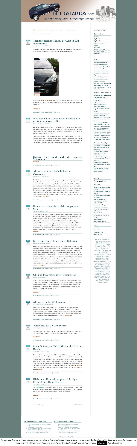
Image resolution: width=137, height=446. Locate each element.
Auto (96, 239)
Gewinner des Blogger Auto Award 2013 (38, 432)
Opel (105, 265)
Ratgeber (96, 266)
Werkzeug (106, 273)
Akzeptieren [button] (102, 443)
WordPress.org (98, 234)
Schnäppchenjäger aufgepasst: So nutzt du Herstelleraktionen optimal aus (102, 158)
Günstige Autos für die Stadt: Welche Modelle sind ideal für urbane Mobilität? (101, 170)
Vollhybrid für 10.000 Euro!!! (50, 325)
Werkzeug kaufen (98, 219)
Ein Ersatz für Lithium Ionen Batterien (55, 240)
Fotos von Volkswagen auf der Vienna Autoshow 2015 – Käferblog (101, 115)
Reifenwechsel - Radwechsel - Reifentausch (39, 431)
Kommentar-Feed (98, 232)
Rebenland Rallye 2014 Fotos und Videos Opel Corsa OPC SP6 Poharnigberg (102, 137)
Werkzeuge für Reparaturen (102, 277)
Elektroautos (40, 112)
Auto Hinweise (102, 239)
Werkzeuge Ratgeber (102, 279)
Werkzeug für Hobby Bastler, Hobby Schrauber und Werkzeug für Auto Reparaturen (102, 87)
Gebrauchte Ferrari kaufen (101, 207)
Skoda (109, 266)
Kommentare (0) (49, 112)
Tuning (108, 271)
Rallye (108, 265)
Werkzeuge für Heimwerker (102, 276)
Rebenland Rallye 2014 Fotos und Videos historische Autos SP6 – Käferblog (102, 133)
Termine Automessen (99, 81)
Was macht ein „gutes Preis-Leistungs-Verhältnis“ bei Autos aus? (102, 164)
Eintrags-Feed (97, 230)
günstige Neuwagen (103, 255)
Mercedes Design (98, 213)
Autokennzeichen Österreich (101, 69)
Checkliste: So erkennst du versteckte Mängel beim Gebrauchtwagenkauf (101, 153)
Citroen (98, 248)
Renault (106, 266)
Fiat (108, 248)
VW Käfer (96, 217)
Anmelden (96, 228)
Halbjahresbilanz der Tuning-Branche (67, 432)
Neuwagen (99, 265)
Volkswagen (99, 273)
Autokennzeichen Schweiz (100, 71)
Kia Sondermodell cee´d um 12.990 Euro (68, 431)
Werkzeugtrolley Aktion (100, 221)
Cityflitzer (103, 249)
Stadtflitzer (106, 268)
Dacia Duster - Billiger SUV (35, 427)
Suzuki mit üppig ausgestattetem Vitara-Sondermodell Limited (68, 425)
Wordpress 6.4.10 (64, 437)
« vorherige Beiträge (38, 405)
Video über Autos (98, 53)
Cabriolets (107, 247)
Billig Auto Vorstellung (99, 43)
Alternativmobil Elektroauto (49, 302)
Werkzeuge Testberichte (102, 280)
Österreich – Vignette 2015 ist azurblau (68, 427)
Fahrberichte (78, 365)
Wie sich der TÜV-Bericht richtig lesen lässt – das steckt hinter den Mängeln (102, 147)
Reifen (101, 266)
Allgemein (96, 36)
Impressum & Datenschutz (101, 79)
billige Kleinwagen (102, 246)
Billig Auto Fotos (98, 39)
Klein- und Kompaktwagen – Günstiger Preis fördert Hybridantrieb (55, 380)
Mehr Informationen (115, 443)
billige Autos (100, 243)
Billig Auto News (98, 41)
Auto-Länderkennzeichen (100, 62)
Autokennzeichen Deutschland (101, 66)
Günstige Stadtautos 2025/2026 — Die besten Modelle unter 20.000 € (102, 109)
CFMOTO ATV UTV (99, 189)
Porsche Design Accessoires (101, 215)
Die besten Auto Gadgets (100, 205)
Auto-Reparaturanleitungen (101, 64)
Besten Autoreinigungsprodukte (102, 187)
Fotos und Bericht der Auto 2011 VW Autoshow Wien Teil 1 (102, 119)
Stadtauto (98, 268)
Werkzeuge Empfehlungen (102, 274)
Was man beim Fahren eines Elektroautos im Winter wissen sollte (56, 120)
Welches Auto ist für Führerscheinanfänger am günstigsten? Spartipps (100, 104)
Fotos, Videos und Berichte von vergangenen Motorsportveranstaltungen (39, 429)
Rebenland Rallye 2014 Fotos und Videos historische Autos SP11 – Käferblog (102, 124)
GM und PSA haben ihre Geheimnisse (54, 274)
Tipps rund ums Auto (99, 51)
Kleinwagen (104, 261)
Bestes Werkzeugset (104, 241)
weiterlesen (36, 109)
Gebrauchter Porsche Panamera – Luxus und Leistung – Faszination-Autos (102, 97)
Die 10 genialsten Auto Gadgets (102, 195)
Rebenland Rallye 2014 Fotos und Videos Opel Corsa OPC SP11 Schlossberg (102, 128)
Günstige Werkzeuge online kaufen (102, 257)
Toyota (104, 271)
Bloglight (96, 45)
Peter (58, 112)
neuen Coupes (105, 263)
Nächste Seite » (78, 405)
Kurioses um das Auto (99, 49)
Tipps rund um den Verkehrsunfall (102, 83)
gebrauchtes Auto (99, 250)
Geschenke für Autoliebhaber (101, 77)
